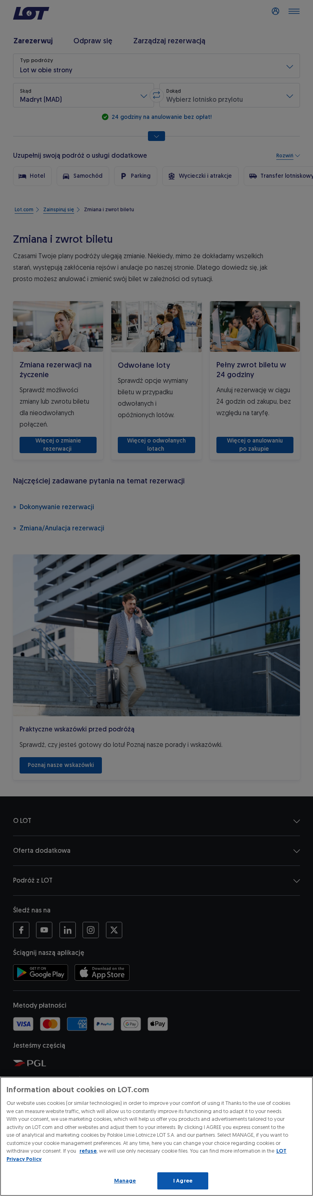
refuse (88, 1151)
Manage (125, 1181)
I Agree (182, 1181)
